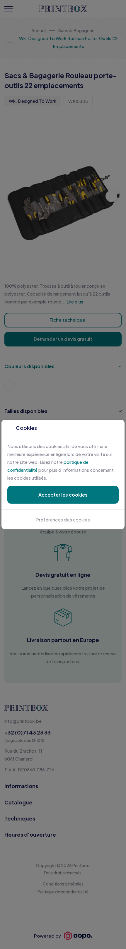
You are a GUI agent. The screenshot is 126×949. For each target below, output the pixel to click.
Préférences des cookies (63, 519)
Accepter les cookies (63, 495)
